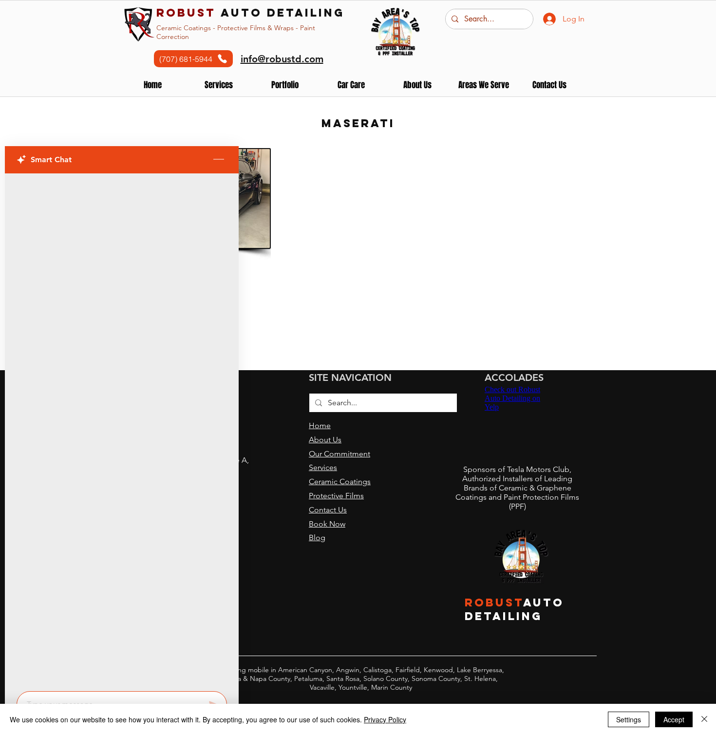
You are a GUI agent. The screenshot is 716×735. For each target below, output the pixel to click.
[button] (285, 85)
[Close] (704, 719)
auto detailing (250, 12)
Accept (673, 719)
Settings (628, 719)
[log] (122, 429)
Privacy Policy (385, 719)
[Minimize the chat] (218, 160)
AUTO (544, 602)
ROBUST (494, 602)
